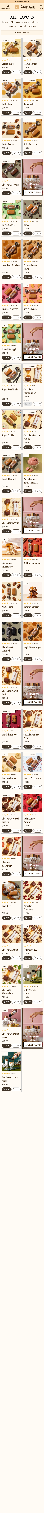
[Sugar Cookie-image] (11, 419)
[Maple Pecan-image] (11, 591)
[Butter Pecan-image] (11, 128)
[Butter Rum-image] (11, 88)
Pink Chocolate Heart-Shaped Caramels (30, 483)
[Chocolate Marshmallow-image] (32, 374)
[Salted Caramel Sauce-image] (32, 974)
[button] (3, 7)
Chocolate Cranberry (28, 907)
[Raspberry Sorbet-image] (11, 293)
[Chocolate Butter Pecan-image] (32, 719)
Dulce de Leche (30, 144)
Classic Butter (8, 63)
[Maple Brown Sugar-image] (32, 631)
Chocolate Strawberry (7, 864)
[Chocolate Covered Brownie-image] (11, 803)
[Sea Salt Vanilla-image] (32, 48)
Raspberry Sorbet (10, 309)
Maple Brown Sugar (32, 647)
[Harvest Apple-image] (11, 209)
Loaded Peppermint (32, 778)
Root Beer (6, 906)
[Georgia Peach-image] (32, 293)
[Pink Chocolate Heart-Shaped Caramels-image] (32, 463)
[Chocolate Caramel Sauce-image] (11, 1018)
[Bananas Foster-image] (11, 762)
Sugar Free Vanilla (10, 389)
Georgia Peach (30, 309)
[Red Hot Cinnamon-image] (32, 547)
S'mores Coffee (30, 949)
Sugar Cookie (8, 435)
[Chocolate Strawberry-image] (11, 846)
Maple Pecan (7, 607)
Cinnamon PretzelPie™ (7, 565)
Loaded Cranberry (10, 734)
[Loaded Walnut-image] (11, 463)
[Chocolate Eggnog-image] (11, 934)
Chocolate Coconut (10, 523)
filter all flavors (22, 32)
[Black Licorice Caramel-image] (11, 631)
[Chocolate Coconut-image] (11, 507)
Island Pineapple (9, 349)
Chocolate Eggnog (10, 949)
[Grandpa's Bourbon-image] (11, 249)
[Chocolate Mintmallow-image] (11, 974)
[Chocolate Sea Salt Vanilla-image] (32, 419)
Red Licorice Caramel (29, 820)
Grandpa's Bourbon (11, 265)
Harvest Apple (8, 225)
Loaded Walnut (9, 479)
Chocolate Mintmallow (7, 991)
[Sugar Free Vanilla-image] (11, 374)
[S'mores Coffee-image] (32, 934)
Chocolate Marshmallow (29, 391)
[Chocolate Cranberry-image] (32, 890)
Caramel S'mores (31, 607)
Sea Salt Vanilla (30, 63)
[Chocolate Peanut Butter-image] (11, 675)
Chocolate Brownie (10, 184)
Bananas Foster (9, 778)
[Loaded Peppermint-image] (32, 762)
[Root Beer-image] (11, 890)
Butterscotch (29, 104)
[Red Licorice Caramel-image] (32, 803)
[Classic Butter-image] (11, 48)
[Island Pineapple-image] (11, 333)
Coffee (26, 225)
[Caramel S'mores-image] (32, 591)
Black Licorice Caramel (8, 649)
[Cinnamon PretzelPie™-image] (11, 547)
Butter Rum (7, 104)
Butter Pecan (8, 144)
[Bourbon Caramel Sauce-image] (11, 1061)
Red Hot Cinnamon (32, 563)
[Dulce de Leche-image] (32, 128)
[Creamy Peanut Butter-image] (32, 249)
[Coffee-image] (32, 209)
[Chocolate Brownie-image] (11, 169)
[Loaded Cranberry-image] (11, 719)
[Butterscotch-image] (32, 88)
